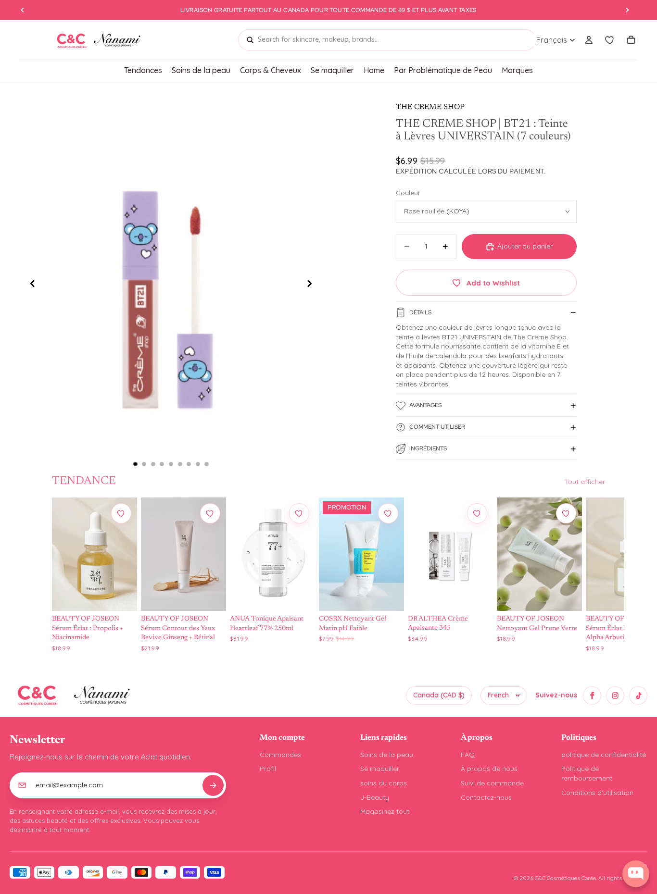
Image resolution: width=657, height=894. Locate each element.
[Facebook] (592, 695)
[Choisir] (121, 594)
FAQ (468, 754)
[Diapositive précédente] (29, 285)
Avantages (425, 405)
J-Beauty (374, 797)
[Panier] (631, 39)
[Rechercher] (250, 39)
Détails (420, 312)
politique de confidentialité (603, 754)
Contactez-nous (486, 797)
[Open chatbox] (635, 873)
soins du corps (383, 783)
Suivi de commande (492, 783)
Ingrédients (428, 448)
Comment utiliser (437, 427)
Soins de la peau (386, 754)
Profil (268, 768)
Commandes (280, 754)
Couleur (408, 192)
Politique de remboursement (586, 773)
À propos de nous (489, 768)
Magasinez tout (384, 811)
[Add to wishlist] (121, 513)
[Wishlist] (609, 39)
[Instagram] (615, 695)
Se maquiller (379, 768)
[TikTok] (638, 695)
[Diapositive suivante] (312, 285)
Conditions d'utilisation (597, 792)
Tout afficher (585, 481)
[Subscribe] (213, 785)
